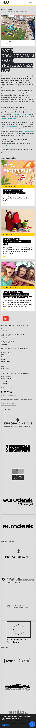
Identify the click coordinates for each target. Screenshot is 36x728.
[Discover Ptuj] (18, 686)
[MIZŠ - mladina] (18, 580)
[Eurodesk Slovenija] (18, 500)
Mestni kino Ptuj (6, 376)
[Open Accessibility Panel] (32, 724)
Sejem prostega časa (27, 131)
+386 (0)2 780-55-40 (7, 341)
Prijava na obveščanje (9, 395)
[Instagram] (11, 391)
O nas (3, 364)
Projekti (3, 359)
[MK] (18, 606)
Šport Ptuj (4, 383)
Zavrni (13, 725)
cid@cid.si (4, 146)
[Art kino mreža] (18, 448)
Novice (10, 9)
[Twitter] (5, 391)
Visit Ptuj (4, 381)
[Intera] (18, 712)
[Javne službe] (18, 660)
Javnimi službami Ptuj (8, 119)
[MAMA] (18, 474)
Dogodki (3, 354)
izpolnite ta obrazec (10, 127)
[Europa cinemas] (18, 422)
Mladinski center (6, 352)
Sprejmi (5, 725)
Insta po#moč (5, 369)
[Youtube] (8, 391)
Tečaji (2, 357)
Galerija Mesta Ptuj (6, 379)
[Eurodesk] (18, 526)
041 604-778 (5, 343)
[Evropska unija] (18, 632)
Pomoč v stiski (5, 362)
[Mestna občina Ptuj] (18, 554)
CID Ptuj (3, 9)
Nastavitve (22, 725)
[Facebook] (2, 391)
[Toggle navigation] (30, 2)
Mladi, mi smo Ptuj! (8, 404)
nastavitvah (19, 720)
